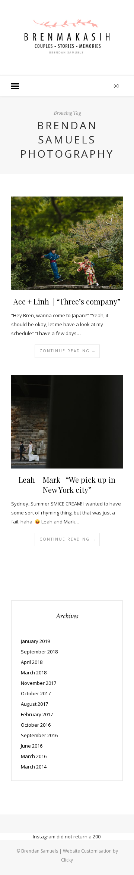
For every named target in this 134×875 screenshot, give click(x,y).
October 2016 (36, 724)
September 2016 (39, 735)
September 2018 (39, 651)
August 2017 (34, 704)
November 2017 (38, 683)
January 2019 (35, 641)
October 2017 (36, 693)
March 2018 (34, 672)
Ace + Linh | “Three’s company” (67, 301)
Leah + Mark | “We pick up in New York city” (67, 484)
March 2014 (34, 766)
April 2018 (31, 662)
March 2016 (34, 756)
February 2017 (37, 714)
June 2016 (31, 745)
